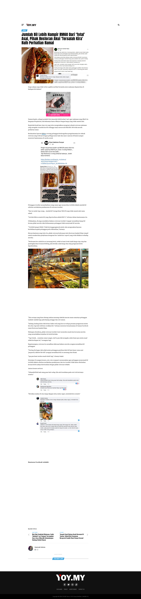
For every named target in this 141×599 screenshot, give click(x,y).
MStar (44, 133)
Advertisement (73, 589)
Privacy (66, 589)
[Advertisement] (70, 11)
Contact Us (81, 589)
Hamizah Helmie (40, 547)
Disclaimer (59, 589)
